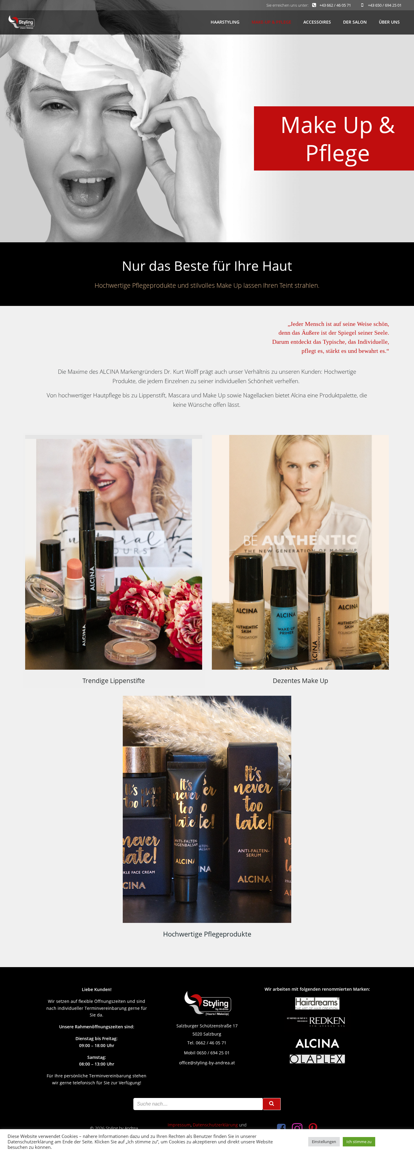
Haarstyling (225, 22)
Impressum (179, 1125)
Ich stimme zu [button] (359, 1141)
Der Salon (355, 22)
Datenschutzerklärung (215, 1125)
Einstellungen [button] (324, 1141)
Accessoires (317, 22)
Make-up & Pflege (271, 22)
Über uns (389, 22)
